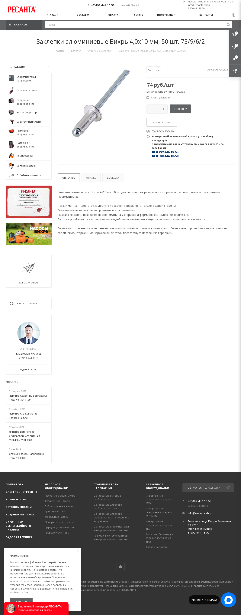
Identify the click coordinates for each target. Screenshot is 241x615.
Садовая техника (19, 537)
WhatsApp (121, 567)
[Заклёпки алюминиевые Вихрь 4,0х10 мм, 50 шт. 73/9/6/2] (102, 103)
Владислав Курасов (29, 353)
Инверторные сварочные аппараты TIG (159, 525)
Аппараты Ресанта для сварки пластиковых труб (159, 537)
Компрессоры (16, 499)
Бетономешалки (19, 507)
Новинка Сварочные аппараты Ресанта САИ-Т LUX (28, 398)
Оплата (91, 177)
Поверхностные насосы (59, 522)
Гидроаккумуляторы (57, 532)
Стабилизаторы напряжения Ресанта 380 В (26, 456)
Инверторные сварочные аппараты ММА (159, 499)
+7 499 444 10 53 (102, 5)
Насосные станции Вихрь (60, 495)
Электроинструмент (21, 492)
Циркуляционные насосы (60, 527)
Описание (68, 177)
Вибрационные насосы (59, 506)
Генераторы (15, 484)
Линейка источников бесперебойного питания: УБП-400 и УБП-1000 (24, 436)
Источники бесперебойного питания (18, 525)
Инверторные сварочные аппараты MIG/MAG (159, 512)
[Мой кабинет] (233, 15)
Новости (12, 382)
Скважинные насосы (57, 501)
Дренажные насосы (57, 511)
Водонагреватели (20, 514)
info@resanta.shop (199, 5)
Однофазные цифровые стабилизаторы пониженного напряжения (111, 517)
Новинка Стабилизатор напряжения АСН (23, 415)
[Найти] (228, 24)
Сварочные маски (157, 547)
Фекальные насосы (56, 516)
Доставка (113, 177)
